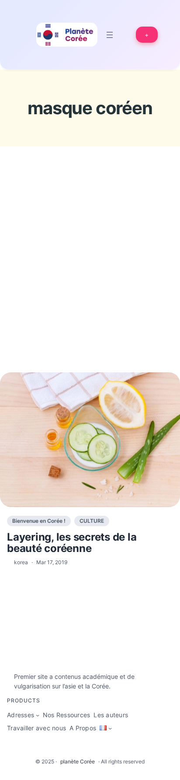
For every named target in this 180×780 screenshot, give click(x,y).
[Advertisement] (90, 275)
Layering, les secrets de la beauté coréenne (71, 543)
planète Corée (77, 761)
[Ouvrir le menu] (109, 35)
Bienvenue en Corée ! (39, 521)
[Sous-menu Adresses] (37, 715)
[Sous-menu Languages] (110, 728)
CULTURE (92, 521)
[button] (147, 35)
